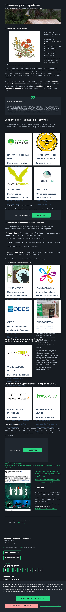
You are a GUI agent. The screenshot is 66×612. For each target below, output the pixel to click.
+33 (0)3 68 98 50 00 (12, 553)
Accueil (6, 8)
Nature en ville (25, 8)
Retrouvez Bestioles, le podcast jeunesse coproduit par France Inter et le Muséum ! (48, 473)
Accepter (41, 215)
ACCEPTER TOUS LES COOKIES (33, 598)
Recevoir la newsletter (11, 579)
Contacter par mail (12, 558)
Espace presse (8, 576)
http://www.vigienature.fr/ (14, 463)
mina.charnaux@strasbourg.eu (46, 508)
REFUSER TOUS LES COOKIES (21, 606)
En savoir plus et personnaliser (50, 606)
